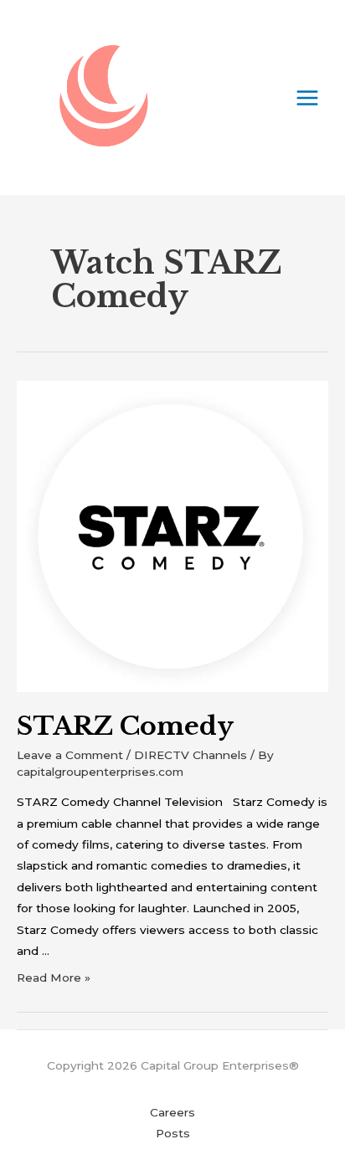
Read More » (53, 977)
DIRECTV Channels (190, 755)
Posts (173, 1133)
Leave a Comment (70, 755)
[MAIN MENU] (307, 97)
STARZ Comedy (125, 726)
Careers (172, 1112)
